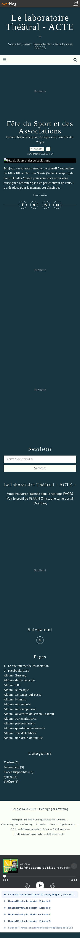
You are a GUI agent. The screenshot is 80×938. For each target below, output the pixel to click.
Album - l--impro (15, 699)
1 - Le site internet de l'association (26, 666)
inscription (32, 137)
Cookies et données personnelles (29, 834)
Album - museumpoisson (20, 709)
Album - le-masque (16, 690)
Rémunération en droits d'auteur (35, 829)
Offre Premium (59, 829)
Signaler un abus (68, 824)
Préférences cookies (56, 834)
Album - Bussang (15, 675)
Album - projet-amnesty (19, 723)
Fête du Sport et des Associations (40, 127)
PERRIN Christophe (42, 498)
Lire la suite (40, 195)
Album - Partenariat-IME (20, 718)
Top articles (41, 824)
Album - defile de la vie (19, 680)
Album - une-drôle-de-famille (23, 738)
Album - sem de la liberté (20, 733)
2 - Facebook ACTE (16, 670)
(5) (11, 762)
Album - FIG (12, 685)
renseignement (48, 137)
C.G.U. (14, 829)
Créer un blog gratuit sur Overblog (16, 824)
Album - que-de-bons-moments (24, 728)
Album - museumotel (17, 704)
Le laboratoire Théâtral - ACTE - (40, 26)
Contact (53, 824)
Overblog (62, 809)
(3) (14, 767)
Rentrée (10, 137)
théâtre (20, 137)
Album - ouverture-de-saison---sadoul (29, 714)
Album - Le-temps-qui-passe (22, 694)
